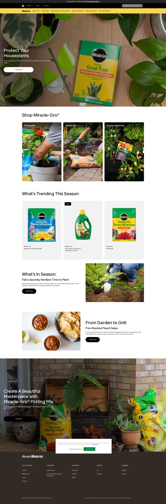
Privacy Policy (87, 498)
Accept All (89, 449)
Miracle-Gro (25, 474)
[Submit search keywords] (124, 6)
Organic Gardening (77, 11)
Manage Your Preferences (76, 449)
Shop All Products (104, 11)
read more (29, 291)
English (124, 470)
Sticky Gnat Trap (84, 249)
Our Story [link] (46, 5)
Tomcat (24, 481)
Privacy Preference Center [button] (108, 498)
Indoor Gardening (91, 11)
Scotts (24, 470)
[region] (84, 446)
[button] (33, 5)
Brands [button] (29, 5)
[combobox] (132, 5)
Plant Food (36, 11)
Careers (74, 474)
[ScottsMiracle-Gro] (23, 5)
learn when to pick (18, 67)
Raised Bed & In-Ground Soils (60, 11)
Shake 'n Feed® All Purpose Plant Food (130, 249)
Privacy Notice (94, 444)
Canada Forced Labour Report (123, 498)
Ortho (24, 477)
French (124, 474)
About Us (75, 470)
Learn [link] (38, 5)
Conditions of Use (96, 498)
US (98, 470)
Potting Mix (45, 11)
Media (74, 477)
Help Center (51, 470)
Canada (99, 474)
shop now (18, 419)
